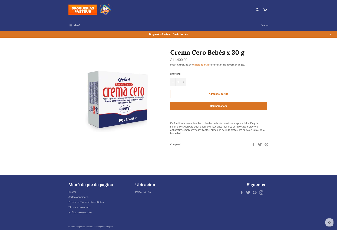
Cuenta (265, 25)
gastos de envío (201, 64)
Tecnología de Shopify (103, 227)
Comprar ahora (218, 106)
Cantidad (175, 74)
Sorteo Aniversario (78, 197)
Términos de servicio (79, 207)
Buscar (72, 192)
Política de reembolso (80, 212)
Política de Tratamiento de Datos (86, 202)
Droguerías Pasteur (84, 227)
